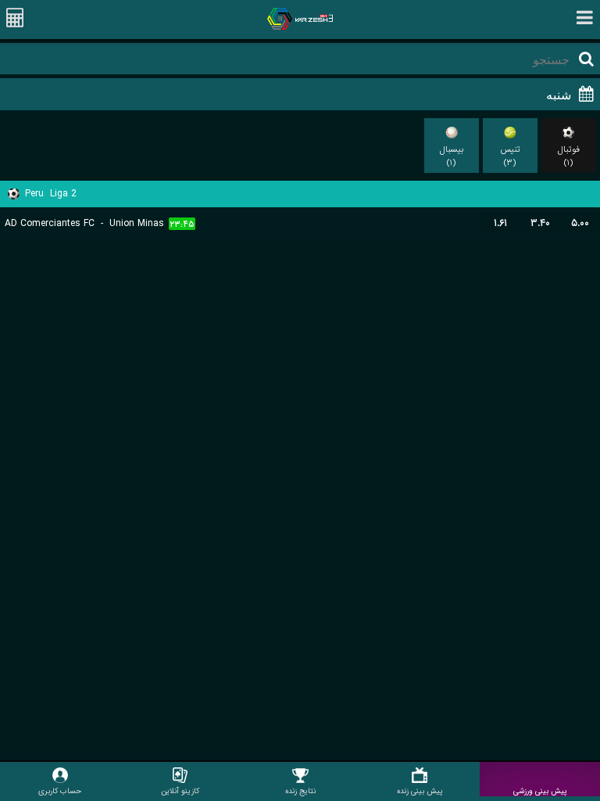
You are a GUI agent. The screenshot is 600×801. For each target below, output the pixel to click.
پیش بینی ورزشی (540, 790)
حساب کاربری (59, 790)
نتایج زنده (300, 790)
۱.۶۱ (500, 223)
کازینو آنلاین (180, 790)
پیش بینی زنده (420, 790)
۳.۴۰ (540, 223)
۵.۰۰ (580, 223)
